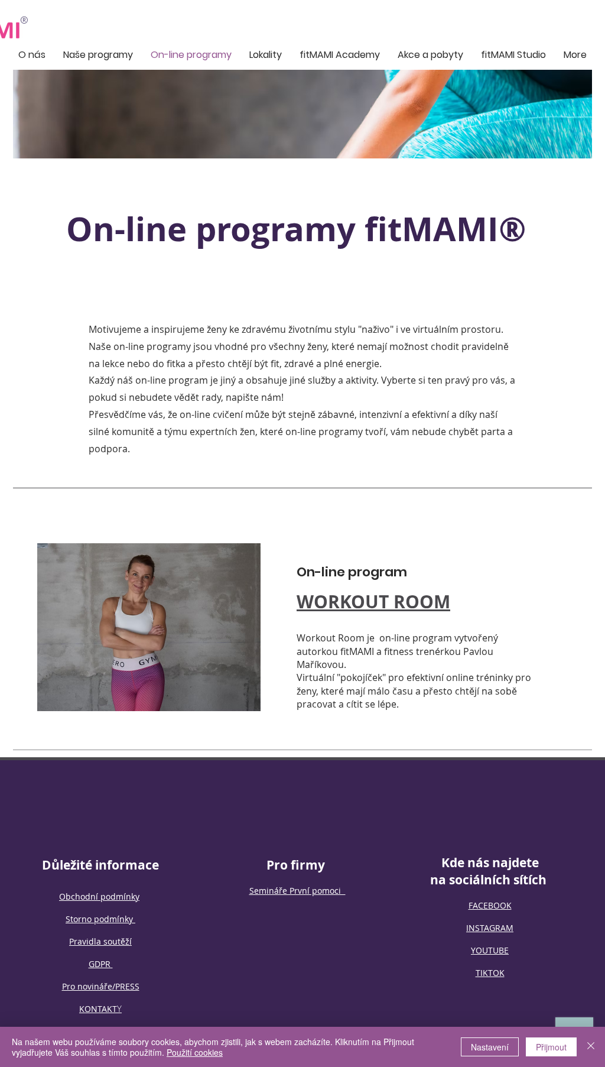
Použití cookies (195, 1052)
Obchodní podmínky (99, 896)
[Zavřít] (591, 1047)
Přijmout (551, 1047)
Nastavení (490, 1047)
